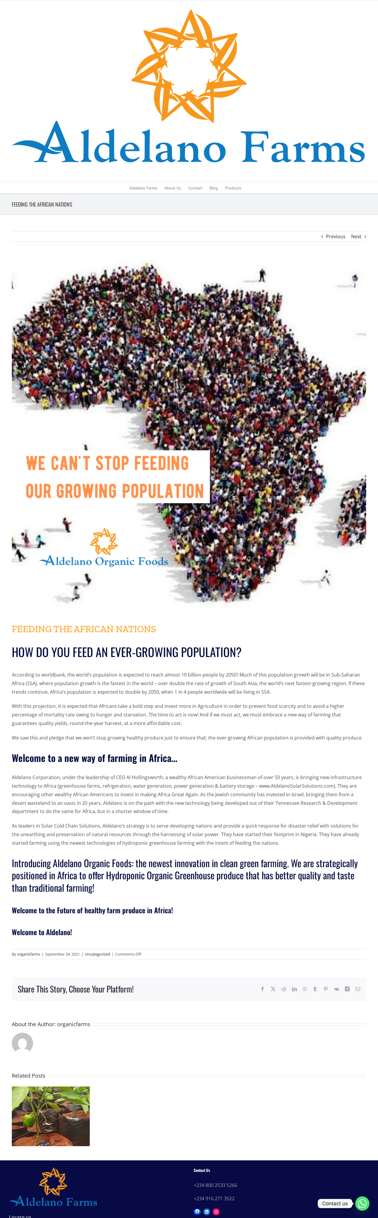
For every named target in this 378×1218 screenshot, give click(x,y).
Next (356, 236)
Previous (336, 236)
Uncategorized (97, 954)
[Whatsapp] (362, 1203)
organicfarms (28, 954)
